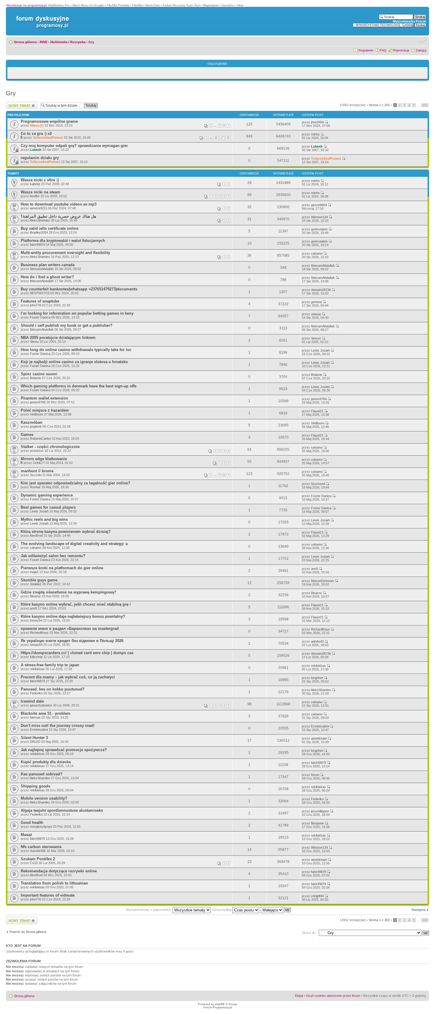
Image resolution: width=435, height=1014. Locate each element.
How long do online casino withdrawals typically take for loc (76, 349)
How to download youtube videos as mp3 (58, 204)
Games (27, 434)
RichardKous (39, 632)
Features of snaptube (40, 301)
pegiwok (36, 426)
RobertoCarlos (40, 438)
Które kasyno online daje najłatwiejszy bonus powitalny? (73, 616)
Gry (91, 42)
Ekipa (299, 995)
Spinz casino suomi (39, 374)
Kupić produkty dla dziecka (46, 762)
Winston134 (319, 217)
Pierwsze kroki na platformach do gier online (62, 568)
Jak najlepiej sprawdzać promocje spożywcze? (64, 750)
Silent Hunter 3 (34, 737)
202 (425, 105)
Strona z (379, 105)
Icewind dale (32, 701)
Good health (32, 822)
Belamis (35, 378)
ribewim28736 (321, 290)
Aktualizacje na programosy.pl (26, 5)
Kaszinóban (31, 422)
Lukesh (35, 149)
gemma (316, 302)
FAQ (383, 50)
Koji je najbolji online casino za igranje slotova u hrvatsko (74, 362)
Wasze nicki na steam (40, 192)
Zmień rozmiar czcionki (422, 40)
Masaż (26, 834)
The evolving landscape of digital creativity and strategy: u (74, 543)
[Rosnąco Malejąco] (276, 909)
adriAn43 (317, 641)
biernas (35, 717)
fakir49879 (37, 244)
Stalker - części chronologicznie (50, 446)
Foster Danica (40, 317)
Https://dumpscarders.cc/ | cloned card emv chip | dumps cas (77, 653)
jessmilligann (320, 811)
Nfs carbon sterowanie (41, 847)
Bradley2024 (39, 232)
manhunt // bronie (37, 471)
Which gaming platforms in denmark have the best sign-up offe (78, 386)
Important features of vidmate (48, 895)
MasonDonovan (322, 581)
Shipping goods (35, 786)
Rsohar (35, 487)
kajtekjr (35, 184)
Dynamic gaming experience (47, 495)
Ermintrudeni (39, 729)
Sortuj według (222, 909)
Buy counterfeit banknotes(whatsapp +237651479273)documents (79, 289)
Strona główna (25, 42)
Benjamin (317, 823)
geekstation (319, 229)
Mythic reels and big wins (44, 519)
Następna (419, 909)
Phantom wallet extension (44, 398)
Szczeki (35, 475)
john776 (35, 305)
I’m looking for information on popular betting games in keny (77, 313)
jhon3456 (317, 122)
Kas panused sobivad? (41, 774)
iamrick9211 (38, 208)
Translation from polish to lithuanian (54, 883)
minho (315, 134)
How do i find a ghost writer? (47, 277)
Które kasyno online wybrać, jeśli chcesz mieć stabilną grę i (76, 604)
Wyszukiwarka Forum (409, 21)
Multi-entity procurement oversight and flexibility (65, 252)
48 (227, 137)
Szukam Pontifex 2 (38, 859)
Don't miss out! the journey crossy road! (57, 725)
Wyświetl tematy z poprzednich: (149, 909)
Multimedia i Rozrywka (68, 42)
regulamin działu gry (40, 158)
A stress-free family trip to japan (50, 665)
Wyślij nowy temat (19, 103)
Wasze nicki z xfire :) (40, 180)
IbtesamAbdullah (42, 269)
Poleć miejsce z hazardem (45, 410)
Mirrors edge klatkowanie (44, 459)
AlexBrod (36, 535)
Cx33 (34, 863)
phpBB (220, 1004)
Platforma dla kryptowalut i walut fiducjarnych (63, 240)
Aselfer (35, 196)
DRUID (35, 741)
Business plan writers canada (48, 265)
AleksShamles (40, 220)
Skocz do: (309, 932)
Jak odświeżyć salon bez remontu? (53, 556)
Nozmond (318, 484)
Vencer (316, 338)
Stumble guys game (39, 580)
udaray (316, 314)
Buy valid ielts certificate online (49, 228)
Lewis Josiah (320, 350)
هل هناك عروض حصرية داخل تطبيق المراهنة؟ (58, 216)
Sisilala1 (35, 584)
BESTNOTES (39, 293)
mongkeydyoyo (41, 826)
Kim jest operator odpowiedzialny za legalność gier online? (75, 483)
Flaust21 (317, 411)
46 (216, 137)
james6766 (38, 402)
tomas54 (36, 620)
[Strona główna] (41, 15)
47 (221, 137)
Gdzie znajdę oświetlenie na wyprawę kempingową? (68, 592)
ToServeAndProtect (48, 137)
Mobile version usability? (44, 798)
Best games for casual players (48, 507)
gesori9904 (319, 205)
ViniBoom (36, 414)
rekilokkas (37, 669)
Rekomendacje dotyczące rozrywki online (59, 871)
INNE (43, 42)
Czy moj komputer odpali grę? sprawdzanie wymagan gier (74, 145)
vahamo (317, 253)
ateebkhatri (319, 738)
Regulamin (365, 50)
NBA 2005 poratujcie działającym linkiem (58, 337)
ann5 (314, 568)
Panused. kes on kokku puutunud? (53, 689)
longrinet (317, 678)
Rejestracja (401, 50)
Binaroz (35, 596)
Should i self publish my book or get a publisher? (66, 325)
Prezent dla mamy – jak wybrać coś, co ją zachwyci (68, 677)
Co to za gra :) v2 (36, 133)
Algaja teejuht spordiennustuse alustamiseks (62, 810)
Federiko (36, 693)
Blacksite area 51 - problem (45, 713)
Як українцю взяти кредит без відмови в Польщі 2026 (72, 640)
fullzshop (36, 657)
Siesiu (34, 341)
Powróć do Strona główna (27, 932)
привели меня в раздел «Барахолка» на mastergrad (70, 628)
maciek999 (38, 851)
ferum (315, 775)
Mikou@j (37, 125)
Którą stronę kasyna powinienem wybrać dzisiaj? (66, 531)
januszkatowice (41, 705)
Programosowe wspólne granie (49, 121)
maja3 (34, 572)
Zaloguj (421, 50)
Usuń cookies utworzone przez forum (333, 995)
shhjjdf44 (317, 896)
